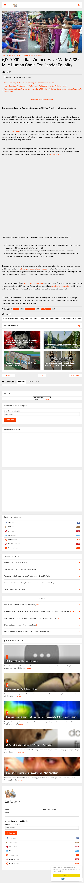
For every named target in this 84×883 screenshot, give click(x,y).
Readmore (28, 668)
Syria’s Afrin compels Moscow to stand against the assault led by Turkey (29, 83)
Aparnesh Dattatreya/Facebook (42, 99)
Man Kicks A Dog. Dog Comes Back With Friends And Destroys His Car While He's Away (35, 86)
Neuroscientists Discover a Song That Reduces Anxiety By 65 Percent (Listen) (41, 717)
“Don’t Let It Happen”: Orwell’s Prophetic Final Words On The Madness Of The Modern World (21, 343)
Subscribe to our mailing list (12, 411)
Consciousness (28, 55)
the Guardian (15, 131)
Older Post (75, 375)
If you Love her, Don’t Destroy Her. (21, 689)
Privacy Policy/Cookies (49, 809)
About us (8, 812)
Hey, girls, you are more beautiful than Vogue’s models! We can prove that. (60, 364)
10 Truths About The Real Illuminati (22, 661)
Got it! (66, 875)
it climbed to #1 (56, 154)
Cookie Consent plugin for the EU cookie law (66, 879)
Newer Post (9, 375)
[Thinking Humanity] (15, 5)
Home (4, 55)
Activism (39, 55)
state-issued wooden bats (33, 283)
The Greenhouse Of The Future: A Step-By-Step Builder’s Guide (21, 364)
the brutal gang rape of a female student (33, 269)
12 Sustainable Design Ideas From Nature (61, 345)
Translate (47, 399)
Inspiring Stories (14, 55)
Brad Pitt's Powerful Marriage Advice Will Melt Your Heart (32, 773)
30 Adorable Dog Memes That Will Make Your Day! (29, 745)
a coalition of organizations (60, 286)
